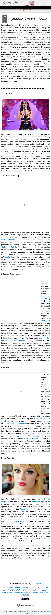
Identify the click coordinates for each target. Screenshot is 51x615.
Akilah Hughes (15, 587)
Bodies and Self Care (10, 247)
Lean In (7, 257)
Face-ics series (26, 509)
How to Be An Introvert (16, 423)
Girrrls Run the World (29, 19)
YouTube (25, 595)
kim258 (31, 611)
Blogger (43, 611)
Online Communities (9, 239)
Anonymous (36, 583)
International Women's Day (12, 592)
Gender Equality (41, 590)
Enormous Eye (38, 501)
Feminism (30, 590)
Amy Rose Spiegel (29, 587)
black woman (21, 436)
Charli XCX (14, 590)
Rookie (27, 592)
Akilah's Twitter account (33, 438)
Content (22, 590)
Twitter (16, 521)
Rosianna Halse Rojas (39, 592)
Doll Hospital (44, 297)
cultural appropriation (34, 433)
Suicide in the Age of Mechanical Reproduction (25, 339)
